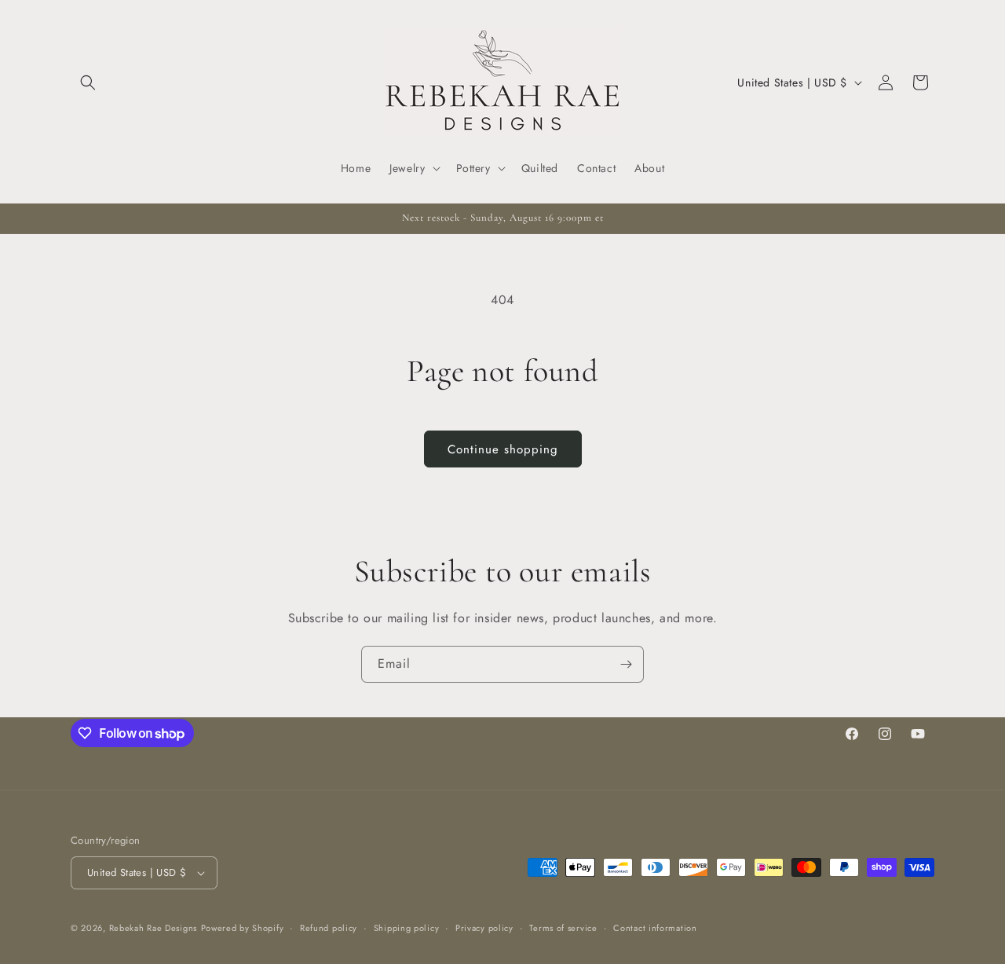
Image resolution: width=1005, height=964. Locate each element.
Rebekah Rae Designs (153, 928)
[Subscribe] (625, 664)
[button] (88, 82)
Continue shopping (503, 449)
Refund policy (328, 928)
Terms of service (563, 928)
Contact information (654, 928)
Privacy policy (484, 928)
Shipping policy (407, 928)
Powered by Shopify (242, 928)
